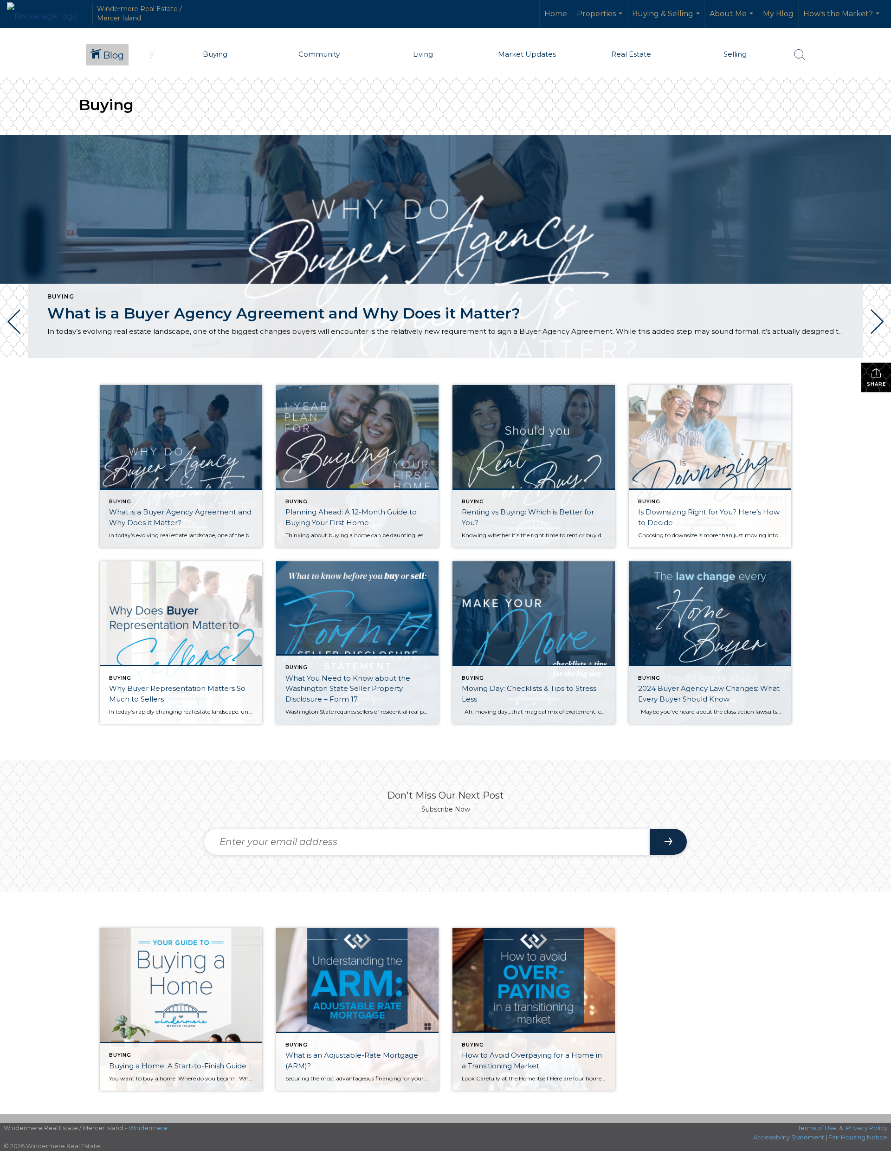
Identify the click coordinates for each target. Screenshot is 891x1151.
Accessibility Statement (788, 1137)
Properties (601, 18)
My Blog (778, 13)
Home (555, 13)
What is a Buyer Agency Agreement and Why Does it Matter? (283, 313)
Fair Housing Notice (857, 1137)
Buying (60, 296)
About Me (732, 18)
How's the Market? (842, 18)
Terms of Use (817, 1127)
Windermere (148, 1127)
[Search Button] (799, 54)
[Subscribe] (668, 842)
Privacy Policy (866, 1127)
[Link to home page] (47, 14)
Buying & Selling (667, 18)
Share (876, 384)
